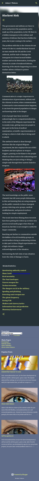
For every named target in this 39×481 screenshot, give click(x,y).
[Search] (36, 3)
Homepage (5, 342)
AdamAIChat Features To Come (11, 372)
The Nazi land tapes (10, 279)
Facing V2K (6, 300)
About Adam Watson (8, 347)
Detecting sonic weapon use (13, 294)
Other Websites (6, 345)
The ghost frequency (10, 297)
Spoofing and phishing (11, 291)
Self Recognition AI (7, 436)
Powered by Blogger (21, 474)
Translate (17, 335)
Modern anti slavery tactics (13, 303)
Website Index (6, 344)
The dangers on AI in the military (15, 288)
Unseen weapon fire (10, 282)
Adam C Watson (11, 3)
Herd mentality (8, 276)
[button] (3, 20)
